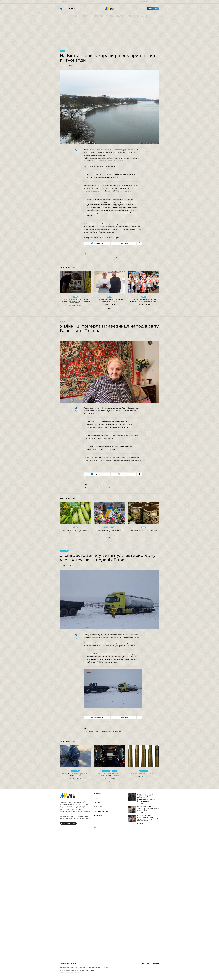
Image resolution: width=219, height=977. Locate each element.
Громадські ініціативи (115, 16)
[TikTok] (75, 9)
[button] (108, 308)
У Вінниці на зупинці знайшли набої (143, 774)
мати (93, 488)
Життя (62, 321)
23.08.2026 (106, 535)
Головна (63, 2)
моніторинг (102, 257)
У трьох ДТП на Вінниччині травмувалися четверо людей (75, 774)
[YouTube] (69, 9)
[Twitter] (64, 9)
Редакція (71, 65)
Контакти (156, 2)
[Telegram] (72, 9)
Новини (77, 16)
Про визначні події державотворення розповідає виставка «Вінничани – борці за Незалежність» (75, 301)
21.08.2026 (140, 535)
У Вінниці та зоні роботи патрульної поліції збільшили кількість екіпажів (109, 774)
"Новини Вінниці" (89, 970)
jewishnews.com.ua (108, 435)
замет (98, 731)
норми (121, 257)
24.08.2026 (72, 305)
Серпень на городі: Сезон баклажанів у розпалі (143, 531)
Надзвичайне (132, 16)
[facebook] (61, 9)
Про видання (145, 2)
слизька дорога (118, 731)
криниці (94, 257)
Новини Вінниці (68, 964)
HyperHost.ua (76, 972)
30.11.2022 (62, 65)
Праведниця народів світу (116, 488)
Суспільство (98, 16)
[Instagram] (66, 9)
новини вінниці (112, 257)
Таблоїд (144, 16)
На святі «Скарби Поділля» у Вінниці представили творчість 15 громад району (144, 300)
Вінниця (87, 257)
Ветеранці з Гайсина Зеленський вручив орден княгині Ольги (109, 300)
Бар (86, 731)
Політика (86, 16)
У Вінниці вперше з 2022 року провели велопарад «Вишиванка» (109, 531)
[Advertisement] (109, 34)
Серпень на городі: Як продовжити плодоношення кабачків (75, 531)
